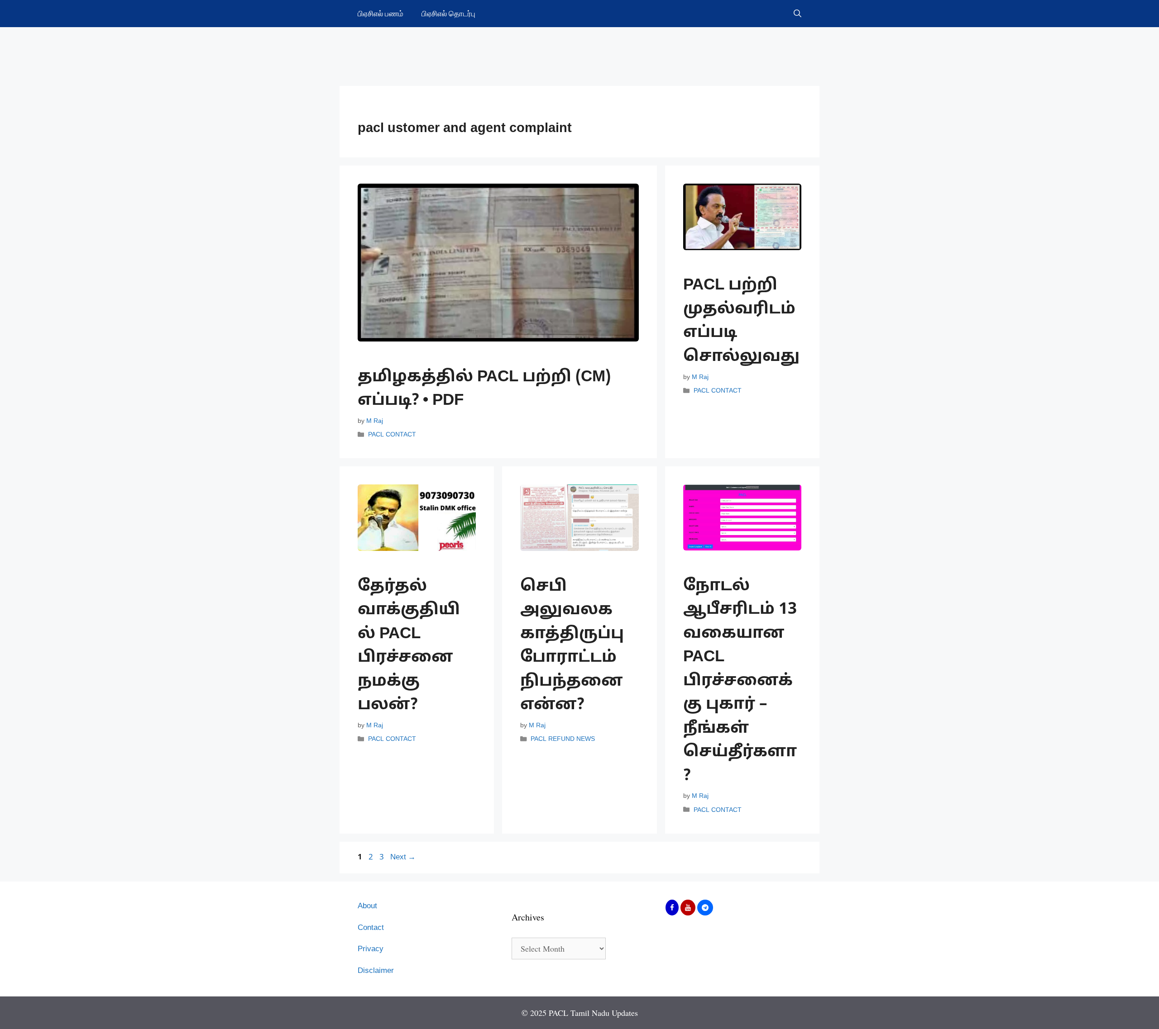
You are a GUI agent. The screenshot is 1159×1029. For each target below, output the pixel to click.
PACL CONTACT (392, 435)
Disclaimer (376, 971)
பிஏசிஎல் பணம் (380, 13)
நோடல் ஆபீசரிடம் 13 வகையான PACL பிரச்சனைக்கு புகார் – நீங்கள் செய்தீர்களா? (740, 681)
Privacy (370, 949)
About (367, 906)
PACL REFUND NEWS (563, 739)
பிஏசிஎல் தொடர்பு (448, 13)
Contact (371, 928)
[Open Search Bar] (797, 13)
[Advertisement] (579, 49)
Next (403, 857)
